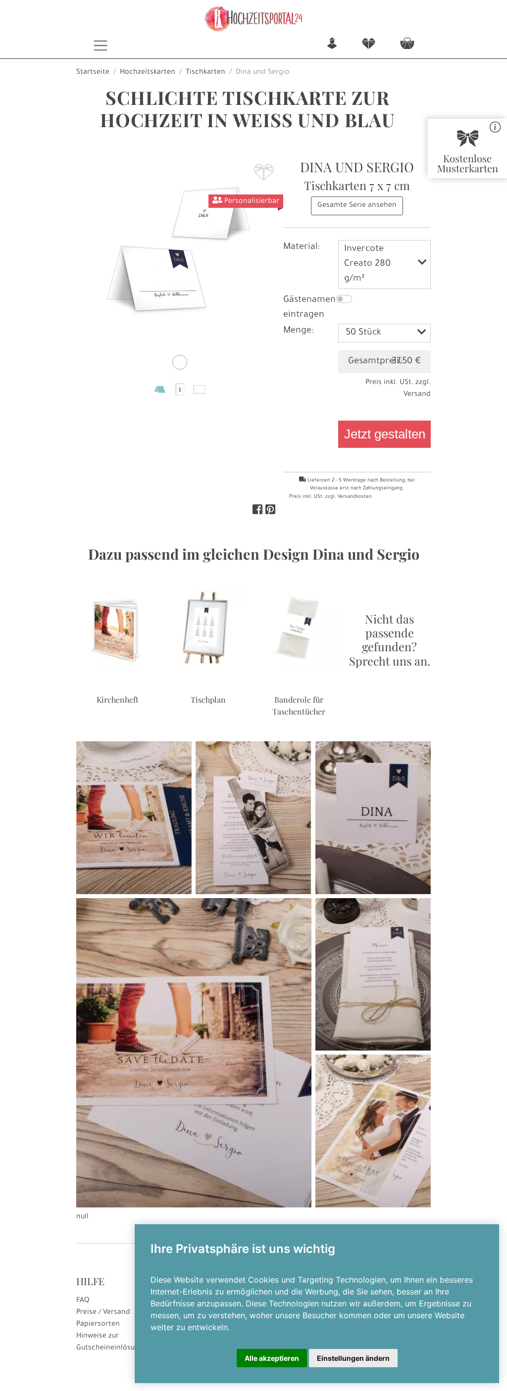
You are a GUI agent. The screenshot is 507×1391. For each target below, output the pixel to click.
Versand (417, 395)
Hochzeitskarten (147, 73)
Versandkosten (355, 497)
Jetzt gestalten (384, 434)
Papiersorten (98, 1325)
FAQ (82, 1301)
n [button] (332, 44)
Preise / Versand (103, 1313)
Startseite (92, 73)
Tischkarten (205, 73)
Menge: (298, 331)
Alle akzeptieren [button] (272, 1358)
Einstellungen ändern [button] (353, 1358)
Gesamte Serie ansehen (357, 206)
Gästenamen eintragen (309, 307)
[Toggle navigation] (100, 45)
